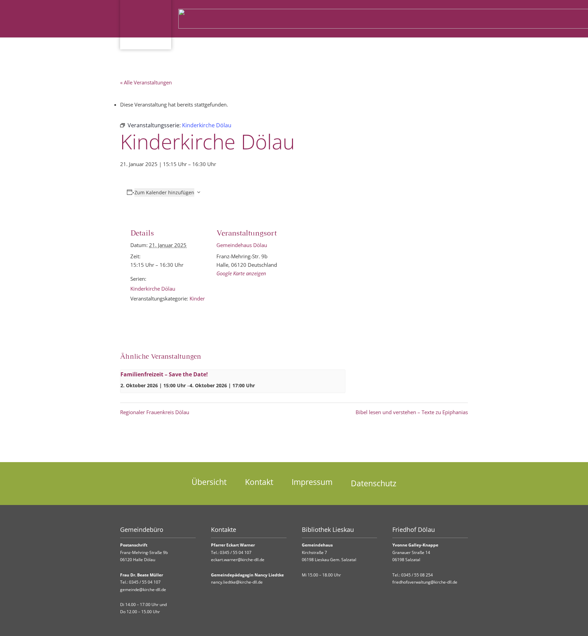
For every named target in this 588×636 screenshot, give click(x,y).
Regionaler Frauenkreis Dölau (154, 412)
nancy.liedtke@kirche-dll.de (237, 582)
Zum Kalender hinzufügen (164, 192)
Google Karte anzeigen (241, 273)
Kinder (197, 298)
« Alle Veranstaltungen (146, 82)
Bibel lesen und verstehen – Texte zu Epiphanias (412, 412)
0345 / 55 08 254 (417, 575)
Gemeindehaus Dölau (241, 245)
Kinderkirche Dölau (152, 288)
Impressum (312, 482)
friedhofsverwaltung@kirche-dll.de (424, 582)
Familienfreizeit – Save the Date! (164, 374)
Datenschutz (373, 483)
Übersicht (209, 482)
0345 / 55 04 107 (145, 582)
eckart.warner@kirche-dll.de (237, 559)
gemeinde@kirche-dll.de (143, 589)
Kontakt (259, 482)
